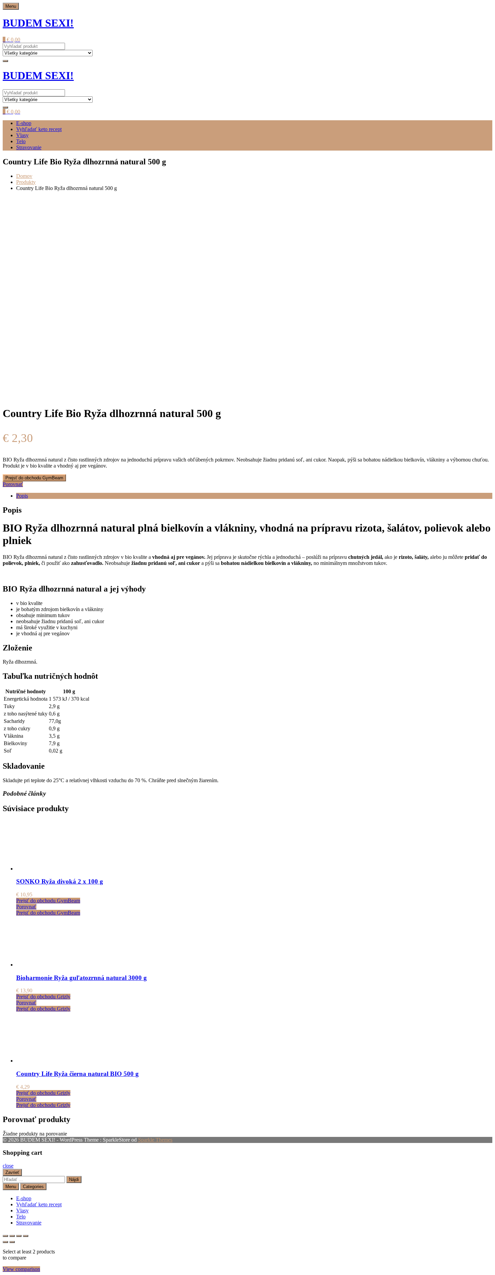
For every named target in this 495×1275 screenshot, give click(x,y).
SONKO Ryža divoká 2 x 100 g (59, 881)
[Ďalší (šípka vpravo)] (12, 1242)
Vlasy (22, 135)
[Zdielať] (19, 1236)
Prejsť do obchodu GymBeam (34, 477)
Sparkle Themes (155, 1140)
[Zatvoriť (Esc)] (25, 1236)
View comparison (21, 1269)
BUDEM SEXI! (38, 23)
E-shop (23, 123)
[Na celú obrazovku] (12, 1236)
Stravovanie (28, 147)
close (8, 1166)
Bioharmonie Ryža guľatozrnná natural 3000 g (81, 977)
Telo (21, 141)
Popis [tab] (22, 496)
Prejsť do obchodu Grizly (43, 996)
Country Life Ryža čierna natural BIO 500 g (77, 1073)
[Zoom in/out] (5, 1236)
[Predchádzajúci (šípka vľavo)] (5, 1242)
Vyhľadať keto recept (39, 129)
